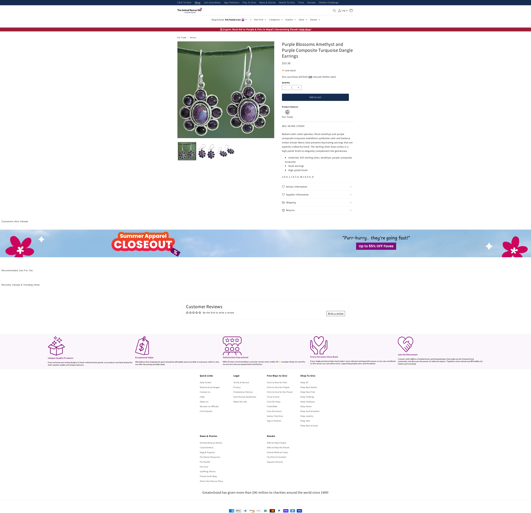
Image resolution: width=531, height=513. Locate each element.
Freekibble (272, 406)
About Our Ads (240, 401)
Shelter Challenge (329, 2)
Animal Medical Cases (277, 452)
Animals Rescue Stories (211, 442)
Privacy (237, 387)
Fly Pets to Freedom (276, 457)
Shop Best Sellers (308, 387)
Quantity (286, 82)
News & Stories (267, 2)
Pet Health (205, 461)
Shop (198, 2)
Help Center (205, 382)
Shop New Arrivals (309, 425)
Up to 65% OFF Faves (376, 246)
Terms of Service (241, 382)
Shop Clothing (307, 396)
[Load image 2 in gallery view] (206, 151)
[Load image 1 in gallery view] (187, 151)
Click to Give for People (278, 387)
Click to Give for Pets (277, 382)
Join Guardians (212, 2)
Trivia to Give (273, 396)
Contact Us (205, 392)
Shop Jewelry (306, 416)
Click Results (206, 411)
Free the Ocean (274, 411)
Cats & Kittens (206, 447)
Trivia (301, 2)
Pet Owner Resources (210, 457)
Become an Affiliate (209, 406)
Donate (311, 2)
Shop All (304, 382)
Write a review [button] (335, 313)
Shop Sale (305, 420)
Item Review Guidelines (244, 396)
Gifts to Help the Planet (278, 447)
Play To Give (249, 2)
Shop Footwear (307, 401)
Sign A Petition (274, 420)
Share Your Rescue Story (211, 481)
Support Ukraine (275, 461)
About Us (204, 401)
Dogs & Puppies (207, 452)
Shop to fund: (226, 19)
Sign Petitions (231, 2)
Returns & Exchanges (210, 387)
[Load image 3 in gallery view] (226, 151)
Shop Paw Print (307, 392)
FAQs (202, 396)
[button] (334, 10)
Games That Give (275, 416)
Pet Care (204, 466)
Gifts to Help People (276, 442)
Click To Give (184, 2)
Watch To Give (287, 2)
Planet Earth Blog (208, 476)
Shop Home (306, 406)
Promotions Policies (243, 392)
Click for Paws (273, 401)
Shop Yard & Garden (309, 411)
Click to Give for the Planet (280, 392)
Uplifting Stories (208, 471)
